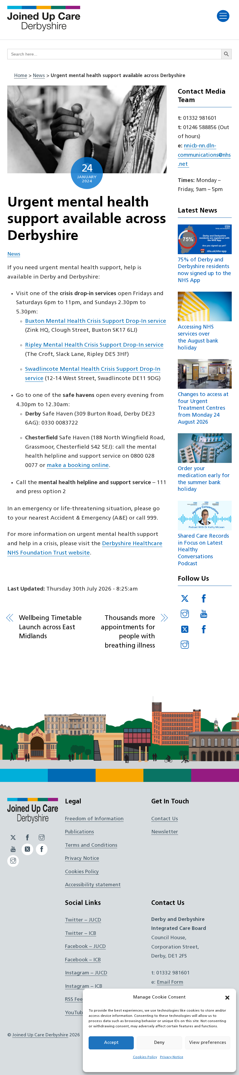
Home (20, 76)
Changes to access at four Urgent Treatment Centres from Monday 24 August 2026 (203, 408)
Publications (79, 832)
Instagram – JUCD (86, 973)
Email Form (170, 982)
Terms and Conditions (91, 845)
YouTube (75, 1012)
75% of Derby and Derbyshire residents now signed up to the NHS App (204, 270)
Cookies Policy (145, 1057)
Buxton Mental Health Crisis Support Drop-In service (95, 321)
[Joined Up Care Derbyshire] (43, 29)
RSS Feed (75, 999)
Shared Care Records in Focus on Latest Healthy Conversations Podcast (203, 550)
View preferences (207, 1043)
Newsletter (164, 832)
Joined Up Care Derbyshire (40, 1035)
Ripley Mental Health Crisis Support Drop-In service (94, 345)
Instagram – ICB (83, 986)
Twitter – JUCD (83, 920)
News (39, 76)
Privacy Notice (171, 1057)
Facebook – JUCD (85, 946)
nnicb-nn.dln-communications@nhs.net (204, 155)
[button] (227, 998)
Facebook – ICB (83, 960)
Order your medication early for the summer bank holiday (204, 479)
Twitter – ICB (80, 933)
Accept (111, 1043)
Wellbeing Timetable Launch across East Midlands (50, 627)
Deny (159, 1043)
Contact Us (164, 818)
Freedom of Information (94, 818)
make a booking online (78, 465)
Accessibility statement (93, 885)
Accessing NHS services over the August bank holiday (198, 338)
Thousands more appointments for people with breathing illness (128, 632)
